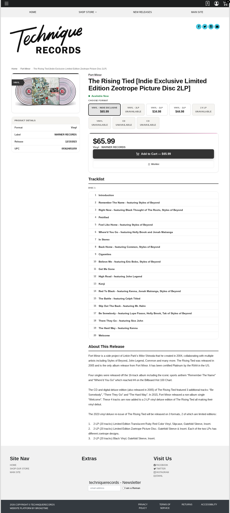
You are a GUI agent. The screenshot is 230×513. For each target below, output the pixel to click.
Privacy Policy (143, 506)
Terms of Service (164, 506)
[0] (225, 4)
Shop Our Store (19, 468)
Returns (187, 504)
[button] (87, 12)
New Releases (142, 12)
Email (159, 476)
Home (14, 69)
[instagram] (211, 27)
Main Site (197, 12)
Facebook (162, 465)
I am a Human (132, 488)
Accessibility (209, 504)
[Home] (46, 38)
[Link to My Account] (216, 4)
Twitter (161, 468)
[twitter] (205, 27)
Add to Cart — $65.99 (156, 153)
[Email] (217, 27)
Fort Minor (25, 69)
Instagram (162, 472)
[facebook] (199, 27)
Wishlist (155, 164)
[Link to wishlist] (207, 4)
